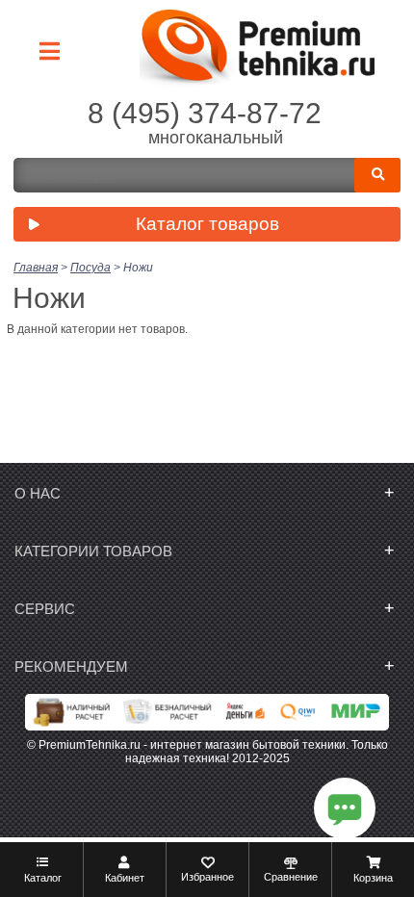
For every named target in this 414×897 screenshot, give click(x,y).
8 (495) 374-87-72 (205, 113)
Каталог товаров (207, 224)
